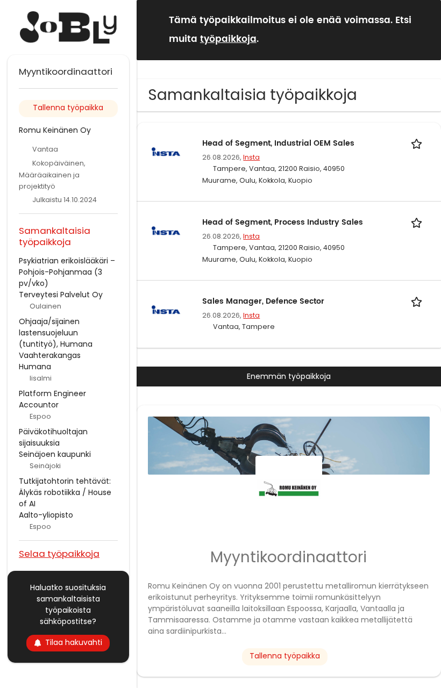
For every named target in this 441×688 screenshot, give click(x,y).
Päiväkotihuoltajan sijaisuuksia (53, 437)
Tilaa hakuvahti (73, 642)
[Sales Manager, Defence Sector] (166, 309)
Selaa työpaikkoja (59, 553)
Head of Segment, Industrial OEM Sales (278, 143)
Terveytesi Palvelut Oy (61, 294)
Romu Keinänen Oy (55, 130)
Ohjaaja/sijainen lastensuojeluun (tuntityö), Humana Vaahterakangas (56, 338)
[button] (424, 29)
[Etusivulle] (68, 27)
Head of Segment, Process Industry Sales (282, 222)
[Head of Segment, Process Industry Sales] (166, 230)
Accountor (39, 404)
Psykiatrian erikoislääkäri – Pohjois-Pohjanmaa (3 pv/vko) (67, 272)
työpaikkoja (228, 39)
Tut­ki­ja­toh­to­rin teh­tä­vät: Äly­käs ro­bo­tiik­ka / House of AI (65, 492)
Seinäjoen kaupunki (55, 454)
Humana (35, 366)
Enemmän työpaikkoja (289, 376)
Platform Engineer (52, 393)
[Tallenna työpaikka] (418, 143)
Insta (251, 157)
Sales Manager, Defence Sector (263, 301)
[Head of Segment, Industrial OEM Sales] (166, 151)
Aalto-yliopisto (46, 515)
